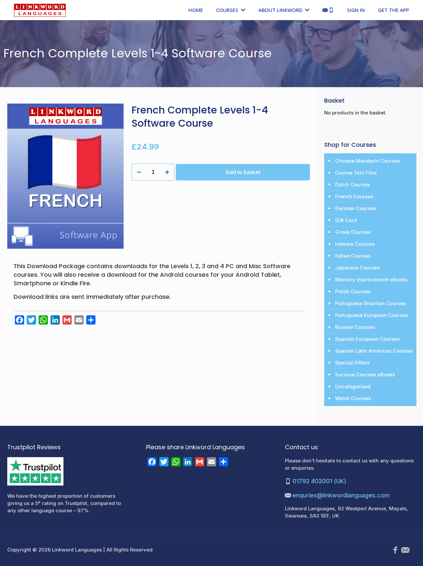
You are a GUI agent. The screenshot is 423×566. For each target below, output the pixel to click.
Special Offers (352, 363)
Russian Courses (355, 327)
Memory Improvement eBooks (371, 279)
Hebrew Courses (355, 244)
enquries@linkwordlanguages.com (341, 495)
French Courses (354, 196)
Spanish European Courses (367, 339)
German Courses (355, 208)
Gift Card (346, 220)
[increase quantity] (167, 172)
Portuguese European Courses (371, 315)
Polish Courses (352, 291)
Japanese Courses (357, 268)
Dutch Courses (352, 184)
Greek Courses (353, 232)
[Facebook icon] (395, 550)
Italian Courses (353, 256)
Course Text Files (356, 173)
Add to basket (242, 172)
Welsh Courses (353, 398)
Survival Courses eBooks (365, 374)
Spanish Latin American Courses (374, 351)
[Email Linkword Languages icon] (405, 550)
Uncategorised (353, 386)
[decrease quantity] (139, 172)
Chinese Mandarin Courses (367, 161)
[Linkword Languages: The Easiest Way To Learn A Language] (40, 10)
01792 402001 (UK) (319, 481)
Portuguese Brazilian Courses (370, 303)
